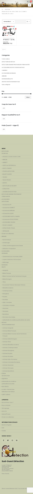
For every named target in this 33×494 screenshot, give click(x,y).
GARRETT (5, 162)
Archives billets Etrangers (10, 339)
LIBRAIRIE (4, 76)
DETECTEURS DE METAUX (8, 38)
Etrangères (6, 294)
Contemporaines (7, 291)
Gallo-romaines (7, 302)
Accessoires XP (7, 205)
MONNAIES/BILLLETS (7, 79)
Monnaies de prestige (9, 317)
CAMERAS (4, 70)
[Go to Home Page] (2, 9)
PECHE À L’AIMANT (7, 225)
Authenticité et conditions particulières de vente (16, 320)
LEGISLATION (6, 189)
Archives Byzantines (8, 371)
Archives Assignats (8, 328)
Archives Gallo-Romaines (10, 359)
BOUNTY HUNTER (7, 174)
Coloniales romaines (9, 305)
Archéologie (6, 242)
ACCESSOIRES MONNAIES (9, 73)
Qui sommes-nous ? (7, 402)
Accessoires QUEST (8, 213)
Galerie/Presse (6, 414)
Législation (5, 378)
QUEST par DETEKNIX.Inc (9, 165)
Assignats (5, 270)
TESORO (5, 177)
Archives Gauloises (8, 365)
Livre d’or (4, 411)
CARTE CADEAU (6, 394)
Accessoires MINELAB (9, 210)
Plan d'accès (5, 473)
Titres (4, 282)
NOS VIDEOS (5, 386)
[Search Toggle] (28, 2)
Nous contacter (6, 405)
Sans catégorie (6, 84)
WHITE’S (5, 183)
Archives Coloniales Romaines (11, 362)
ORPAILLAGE (6, 231)
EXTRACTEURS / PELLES (9, 228)
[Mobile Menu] (29, 5)
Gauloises (5, 308)
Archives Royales (7, 353)
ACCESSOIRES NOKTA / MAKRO (11, 216)
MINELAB (5, 159)
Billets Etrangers (7, 279)
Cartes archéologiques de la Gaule (13, 245)
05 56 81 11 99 (5, 467)
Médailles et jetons (8, 288)
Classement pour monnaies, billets (12, 256)
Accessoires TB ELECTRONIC (10, 219)
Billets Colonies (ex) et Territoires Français (14, 276)
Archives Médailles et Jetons (11, 344)
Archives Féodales (8, 356)
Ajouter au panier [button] (13, 28)
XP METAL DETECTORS (8, 171)
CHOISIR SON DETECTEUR (9, 192)
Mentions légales (6, 425)
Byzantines (6, 314)
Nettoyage (6, 262)
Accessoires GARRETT (9, 207)
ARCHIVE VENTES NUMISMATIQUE (11, 82)
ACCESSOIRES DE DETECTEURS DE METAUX (13, 67)
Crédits (4, 431)
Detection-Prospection (9, 248)
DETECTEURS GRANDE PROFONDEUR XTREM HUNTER (15, 64)
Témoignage (5, 408)
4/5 (4, 108)
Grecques (5, 311)
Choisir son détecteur (8, 233)
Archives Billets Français (9, 331)
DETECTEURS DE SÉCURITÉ (9, 186)
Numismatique (7, 240)
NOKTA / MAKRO (7, 168)
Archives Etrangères (8, 350)
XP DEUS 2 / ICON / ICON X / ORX (11, 156)
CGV (3, 428)
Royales (5, 296)
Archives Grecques (8, 368)
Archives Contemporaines (10, 347)
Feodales (5, 299)
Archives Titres (7, 342)
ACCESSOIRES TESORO (9, 222)
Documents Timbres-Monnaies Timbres (14, 285)
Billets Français (7, 273)
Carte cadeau (6, 59)
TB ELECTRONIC (7, 180)
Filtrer (28, 97)
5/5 (4, 129)
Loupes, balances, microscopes (12, 259)
